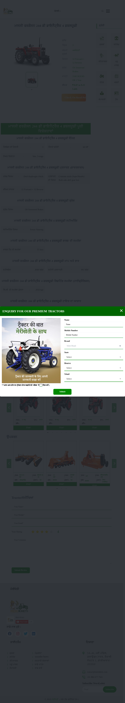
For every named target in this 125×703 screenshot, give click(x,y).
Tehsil (67, 374)
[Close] (121, 310)
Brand (67, 341)
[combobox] (93, 357)
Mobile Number (71, 330)
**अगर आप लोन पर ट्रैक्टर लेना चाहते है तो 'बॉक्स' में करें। (26, 385)
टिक (44, 385)
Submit (62, 392)
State (66, 352)
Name (66, 320)
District (67, 363)
